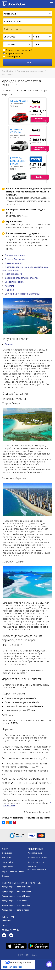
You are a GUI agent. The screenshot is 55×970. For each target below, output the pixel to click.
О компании (7, 853)
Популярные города (15, 255)
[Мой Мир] (10, 822)
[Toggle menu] (51, 4)
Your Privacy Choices (20, 962)
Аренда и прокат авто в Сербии (16, 905)
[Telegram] (11, 935)
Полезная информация (37, 857)
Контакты (6, 857)
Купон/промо (13, 56)
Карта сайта (7, 862)
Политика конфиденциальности (37, 867)
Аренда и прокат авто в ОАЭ (14, 900)
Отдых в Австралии (15, 259)
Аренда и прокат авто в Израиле (16, 887)
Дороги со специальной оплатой (21, 277)
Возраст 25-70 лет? (15, 53)
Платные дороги (13, 273)
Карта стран (7, 866)
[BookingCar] (14, 4)
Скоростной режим (14, 281)
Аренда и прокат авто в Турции (15, 910)
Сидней (9, 344)
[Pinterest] (14, 822)
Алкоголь (9, 285)
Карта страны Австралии (13, 871)
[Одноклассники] (7, 822)
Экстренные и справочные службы (22, 293)
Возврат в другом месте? (19, 50)
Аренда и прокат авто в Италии (16, 896)
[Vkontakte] (4, 935)
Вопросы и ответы (36, 862)
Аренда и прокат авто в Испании (16, 891)
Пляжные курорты (14, 263)
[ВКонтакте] (3, 822)
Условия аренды (35, 853)
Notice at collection (12, 967)
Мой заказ (6, 920)
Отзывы (5, 876)
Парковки (10, 289)
